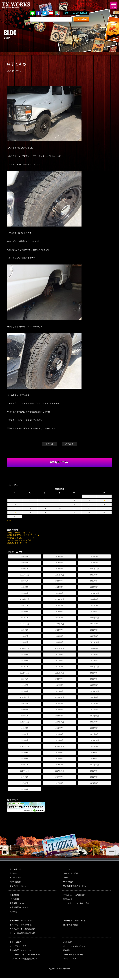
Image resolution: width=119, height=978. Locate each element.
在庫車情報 (14, 895)
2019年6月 (94, 728)
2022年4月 (59, 660)
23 (104, 508)
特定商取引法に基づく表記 (74, 886)
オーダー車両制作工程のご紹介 (23, 933)
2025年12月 (94, 569)
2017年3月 (94, 783)
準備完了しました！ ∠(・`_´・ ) (20, 538)
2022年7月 (59, 654)
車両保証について (17, 903)
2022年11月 (24, 648)
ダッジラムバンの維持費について (23, 959)
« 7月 (9, 521)
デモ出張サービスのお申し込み (76, 903)
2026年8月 (25, 556)
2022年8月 (25, 654)
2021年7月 (59, 679)
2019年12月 (94, 716)
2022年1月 (59, 667)
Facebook (38, 13)
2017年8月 (25, 777)
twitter (44, 13)
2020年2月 (25, 716)
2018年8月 (25, 752)
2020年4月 (59, 710)
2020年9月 (94, 697)
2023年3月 (94, 636)
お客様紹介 (68, 942)
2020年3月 (94, 710)
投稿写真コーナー (70, 950)
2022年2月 (25, 667)
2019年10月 (59, 722)
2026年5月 (25, 562)
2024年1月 (59, 618)
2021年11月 (24, 673)
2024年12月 (94, 593)
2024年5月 (25, 612)
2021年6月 (94, 679)
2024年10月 (59, 599)
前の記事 (50, 444)
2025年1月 (59, 593)
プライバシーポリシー (19, 886)
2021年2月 (25, 691)
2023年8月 (25, 630)
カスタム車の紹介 (70, 925)
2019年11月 (24, 722)
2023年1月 (59, 642)
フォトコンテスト (70, 959)
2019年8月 (25, 728)
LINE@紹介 (68, 882)
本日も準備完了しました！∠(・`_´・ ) (23, 535)
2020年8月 (25, 703)
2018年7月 (59, 752)
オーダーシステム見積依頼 (21, 925)
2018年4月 (59, 759)
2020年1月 (59, 716)
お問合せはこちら (59, 462)
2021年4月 (59, 685)
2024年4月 (59, 612)
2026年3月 (94, 562)
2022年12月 (94, 642)
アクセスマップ (16, 878)
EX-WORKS (21, 5)
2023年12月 (94, 618)
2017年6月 (94, 777)
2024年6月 (94, 605)
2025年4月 (59, 587)
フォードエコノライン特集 (74, 920)
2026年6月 (94, 556)
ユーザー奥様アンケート (73, 954)
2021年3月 (94, 685)
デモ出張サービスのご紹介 (74, 895)
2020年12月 (94, 691)
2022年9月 (94, 648)
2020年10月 (59, 697)
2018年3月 (94, 759)
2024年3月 (94, 612)
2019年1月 (59, 740)
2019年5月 (25, 734)
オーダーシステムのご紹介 (21, 920)
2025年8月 (25, 581)
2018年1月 (59, 765)
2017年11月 (24, 771)
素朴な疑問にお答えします (21, 950)
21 (74, 508)
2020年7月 (59, 703)
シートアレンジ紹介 (18, 946)
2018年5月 (25, 759)
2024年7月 (59, 605)
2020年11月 (24, 697)
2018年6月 (94, 752)
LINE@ (32, 13)
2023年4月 (59, 636)
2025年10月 (59, 575)
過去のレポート (69, 899)
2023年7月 (59, 630)
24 (15, 512)
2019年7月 (59, 728)
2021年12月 (94, 667)
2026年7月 (59, 556)
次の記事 (69, 444)
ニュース (67, 869)
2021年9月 (94, 673)
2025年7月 (59, 581)
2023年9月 (94, 624)
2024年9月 (94, 599)
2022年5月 (25, 660)
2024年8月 (25, 605)
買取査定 (13, 912)
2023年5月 (25, 636)
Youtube (51, 13)
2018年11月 (24, 746)
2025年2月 (25, 593)
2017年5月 (25, 783)
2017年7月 (59, 777)
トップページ (15, 869)
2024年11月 (24, 599)
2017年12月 (94, 765)
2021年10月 (59, 673)
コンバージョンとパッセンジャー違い (25, 954)
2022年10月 (59, 648)
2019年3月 (94, 734)
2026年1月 (59, 569)
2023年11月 (24, 624)
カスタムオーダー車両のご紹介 (23, 929)
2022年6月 (94, 654)
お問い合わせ (15, 882)
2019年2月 (25, 740)
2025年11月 (24, 575)
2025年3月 (94, 587)
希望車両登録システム (19, 907)
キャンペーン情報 (70, 873)
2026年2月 (25, 569)
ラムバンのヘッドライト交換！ (20, 540)
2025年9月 (94, 575)
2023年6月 (94, 630)
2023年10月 (59, 624)
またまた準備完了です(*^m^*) (19, 532)
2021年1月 (59, 691)
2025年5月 (25, 587)
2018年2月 (25, 765)
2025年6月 (94, 581)
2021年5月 (25, 685)
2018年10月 (59, 746)
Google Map (57, 13)
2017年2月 (25, 789)
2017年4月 (59, 783)
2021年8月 (25, 679)
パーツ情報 (14, 899)
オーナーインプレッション (74, 946)
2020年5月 (25, 710)
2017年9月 (94, 771)
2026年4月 (59, 562)
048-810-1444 (79, 13)
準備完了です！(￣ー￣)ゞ (18, 543)
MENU (113, 5)
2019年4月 (59, 734)
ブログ (66, 878)
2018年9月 (94, 746)
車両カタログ (15, 942)
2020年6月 (94, 703)
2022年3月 (94, 660)
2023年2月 (25, 642)
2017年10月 (59, 771)
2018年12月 (94, 740)
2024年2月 (25, 618)
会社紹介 (13, 873)
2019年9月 (94, 722)
